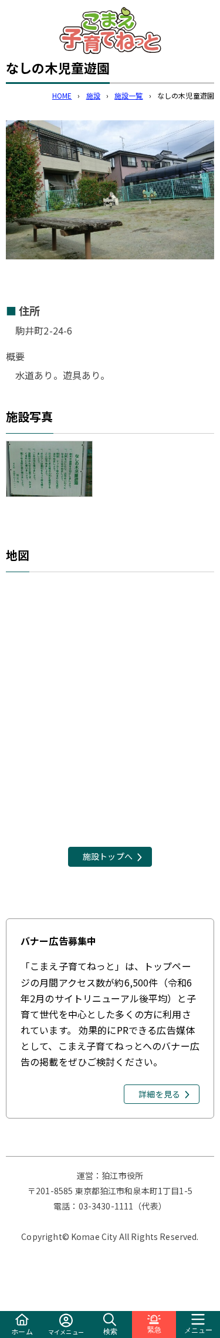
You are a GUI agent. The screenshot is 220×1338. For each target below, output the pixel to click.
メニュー (198, 1330)
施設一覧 (128, 95)
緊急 (154, 1330)
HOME (62, 95)
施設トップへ (108, 856)
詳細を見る (159, 1094)
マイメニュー (66, 1331)
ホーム (21, 1331)
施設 (93, 95)
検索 (110, 1331)
